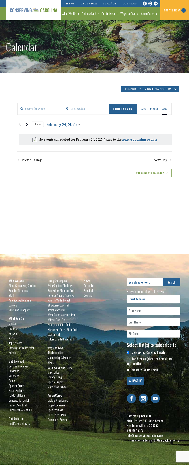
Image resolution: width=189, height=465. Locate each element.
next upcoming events (139, 139)
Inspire (12, 338)
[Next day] (27, 124)
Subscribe (14, 371)
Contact (130, 3)
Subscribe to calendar (150, 173)
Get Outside (108, 13)
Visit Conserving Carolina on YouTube (156, 3)
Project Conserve (56, 405)
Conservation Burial (19, 400)
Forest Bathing (16, 390)
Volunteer (14, 376)
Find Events (122, 109)
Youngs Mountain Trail (59, 324)
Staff (11, 295)
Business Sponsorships (60, 367)
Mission (13, 323)
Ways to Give (127, 13)
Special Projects (56, 382)
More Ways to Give (57, 387)
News (70, 3)
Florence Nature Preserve (61, 295)
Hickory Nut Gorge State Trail (62, 329)
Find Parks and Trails (19, 423)
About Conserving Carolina (22, 285)
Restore (13, 333)
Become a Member (18, 366)
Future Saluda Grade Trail (60, 339)
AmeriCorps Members (20, 300)
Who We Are (16, 281)
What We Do (69, 13)
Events (12, 381)
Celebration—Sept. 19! (20, 410)
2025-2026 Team (57, 415)
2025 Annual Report (19, 310)
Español (110, 3)
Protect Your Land (18, 405)
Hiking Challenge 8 (57, 281)
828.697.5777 (135, 430)
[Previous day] (19, 124)
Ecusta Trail (54, 334)
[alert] (95, 139)
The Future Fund (56, 352)
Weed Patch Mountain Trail (61, 315)
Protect (13, 328)
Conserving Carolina (33, 10)
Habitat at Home (17, 395)
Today (38, 124)
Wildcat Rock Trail (57, 320)
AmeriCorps (147, 13)
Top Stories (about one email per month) (152, 361)
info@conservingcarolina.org (145, 435)
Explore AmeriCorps (58, 400)
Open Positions (55, 410)
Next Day (160, 160)
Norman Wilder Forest (59, 300)
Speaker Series (16, 386)
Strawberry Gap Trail (58, 305)
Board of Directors (18, 290)
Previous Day (32, 160)
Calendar (89, 3)
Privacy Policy (135, 440)
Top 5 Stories (16, 343)
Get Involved (89, 13)
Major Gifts (53, 372)
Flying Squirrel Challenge (60, 285)
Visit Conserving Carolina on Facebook (145, 3)
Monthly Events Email (145, 370)
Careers (13, 305)
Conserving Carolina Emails (148, 352)
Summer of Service (57, 420)
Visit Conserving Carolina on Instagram (150, 3)
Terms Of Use (153, 440)
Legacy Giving (55, 377)
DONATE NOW (172, 10)
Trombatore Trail (56, 310)
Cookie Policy (171, 440)
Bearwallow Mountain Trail (61, 290)
